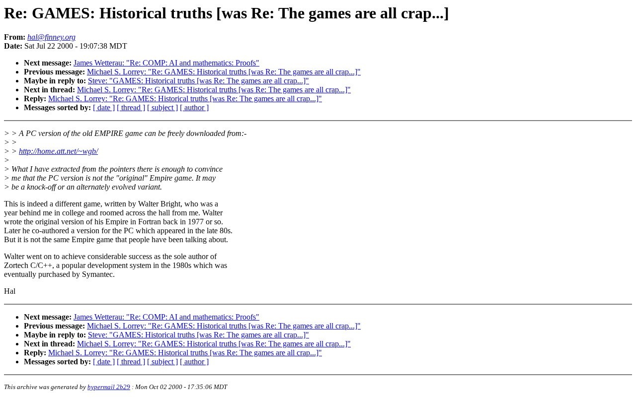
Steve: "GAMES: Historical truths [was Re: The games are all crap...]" (198, 80)
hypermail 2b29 (108, 387)
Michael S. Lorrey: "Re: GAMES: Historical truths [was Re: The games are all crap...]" (224, 71)
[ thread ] (131, 107)
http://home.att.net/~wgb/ (58, 151)
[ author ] (194, 107)
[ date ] (104, 107)
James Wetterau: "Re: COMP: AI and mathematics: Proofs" (166, 63)
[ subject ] (162, 107)
